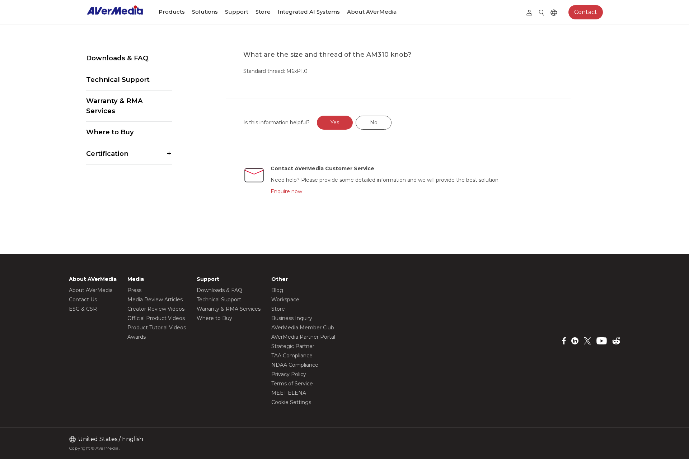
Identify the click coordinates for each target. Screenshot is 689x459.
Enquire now (286, 191)
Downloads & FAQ (117, 58)
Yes (335, 122)
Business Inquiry (291, 318)
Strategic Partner (292, 346)
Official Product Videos (156, 318)
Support (236, 11)
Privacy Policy (288, 374)
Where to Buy (110, 132)
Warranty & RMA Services (114, 106)
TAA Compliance (292, 355)
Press (134, 290)
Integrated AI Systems (309, 11)
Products (172, 11)
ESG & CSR (83, 309)
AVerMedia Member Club (302, 327)
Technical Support (118, 79)
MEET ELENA (288, 393)
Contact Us (83, 299)
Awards (136, 337)
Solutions (205, 11)
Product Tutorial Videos (156, 327)
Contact (585, 12)
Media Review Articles (155, 299)
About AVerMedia (372, 11)
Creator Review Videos (155, 309)
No (374, 122)
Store (263, 11)
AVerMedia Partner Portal (303, 337)
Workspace (285, 299)
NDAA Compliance (294, 365)
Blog (277, 290)
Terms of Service (292, 383)
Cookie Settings (291, 402)
